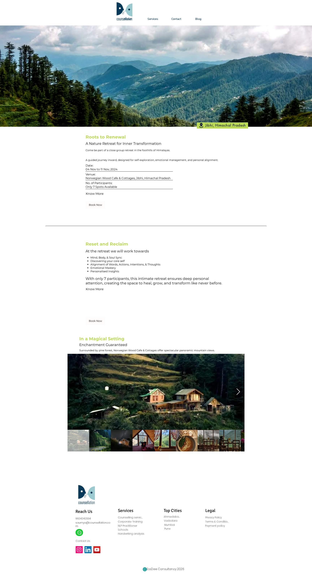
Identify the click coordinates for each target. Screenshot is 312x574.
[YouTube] (96, 549)
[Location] (201, 125)
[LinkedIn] (88, 549)
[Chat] (79, 532)
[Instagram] (79, 549)
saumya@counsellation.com (92, 524)
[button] (157, 19)
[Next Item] (238, 391)
